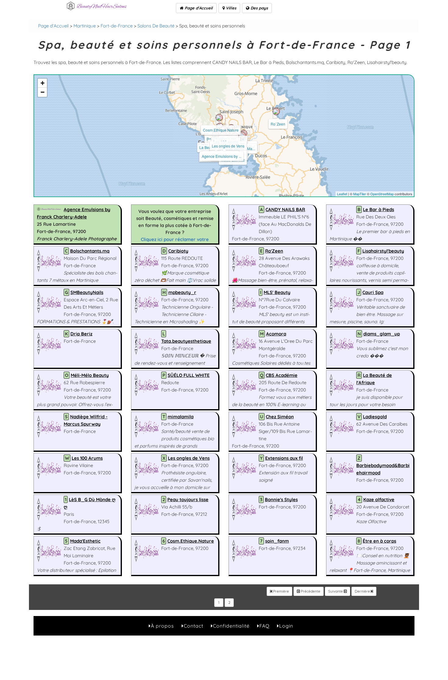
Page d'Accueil (198, 7)
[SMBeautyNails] (242, 135)
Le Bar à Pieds (378, 209)
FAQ (264, 626)
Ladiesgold (375, 417)
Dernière (363, 591)
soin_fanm (277, 541)
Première (280, 591)
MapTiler (359, 193)
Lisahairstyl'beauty (383, 251)
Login (286, 626)
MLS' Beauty (277, 292)
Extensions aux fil (284, 458)
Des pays (258, 7)
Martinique (84, 26)
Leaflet (342, 193)
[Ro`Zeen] (276, 111)
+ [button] (42, 83)
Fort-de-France (117, 26)
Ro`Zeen (278, 123)
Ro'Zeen (274, 251)
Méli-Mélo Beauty (90, 375)
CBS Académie (281, 375)
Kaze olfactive (378, 499)
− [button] (42, 92)
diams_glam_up (381, 334)
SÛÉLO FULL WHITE (189, 375)
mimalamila (181, 417)
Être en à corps (379, 541)
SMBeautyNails (86, 292)
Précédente (310, 591)
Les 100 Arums (87, 458)
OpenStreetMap (382, 193)
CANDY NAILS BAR (285, 209)
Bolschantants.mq (89, 251)
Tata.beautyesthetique (186, 341)
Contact (193, 626)
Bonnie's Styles (281, 499)
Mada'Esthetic (85, 541)
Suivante (336, 591)
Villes (230, 7)
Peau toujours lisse (187, 499)
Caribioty (178, 251)
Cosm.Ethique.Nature (221, 130)
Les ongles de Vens (228, 145)
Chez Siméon (280, 417)
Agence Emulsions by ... (221, 156)
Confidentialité (231, 626)
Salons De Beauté (155, 26)
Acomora (276, 334)
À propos (162, 626)
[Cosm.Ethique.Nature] (219, 117)
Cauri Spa (372, 292)
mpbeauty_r (182, 292)
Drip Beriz (81, 334)
